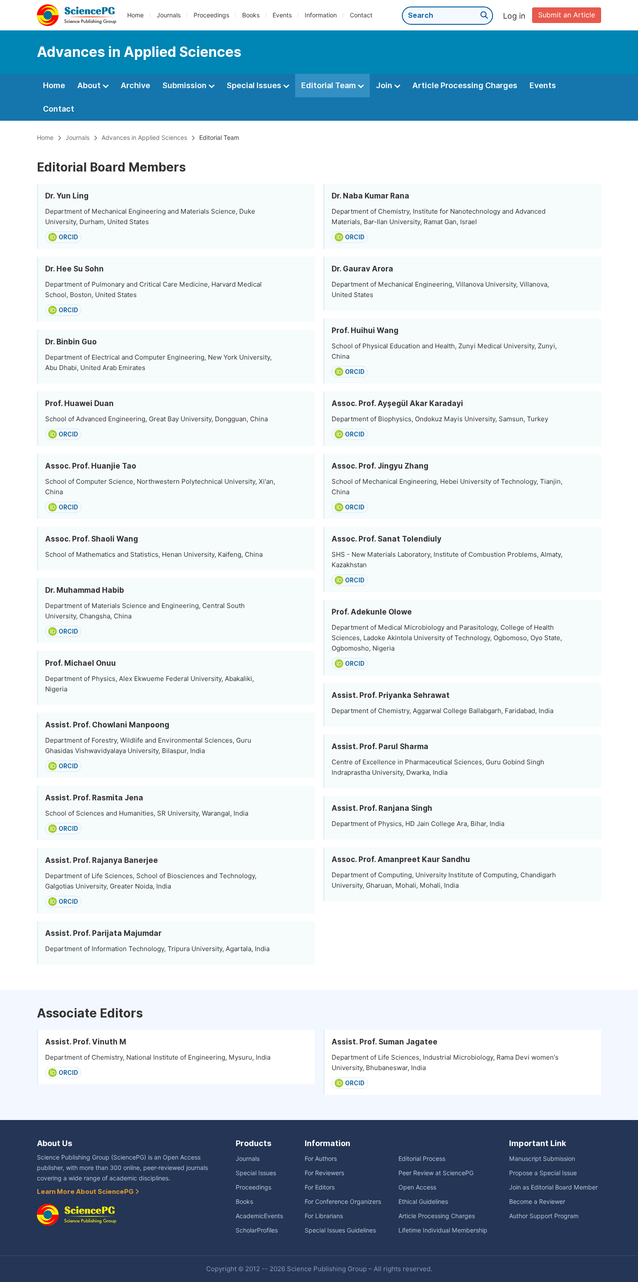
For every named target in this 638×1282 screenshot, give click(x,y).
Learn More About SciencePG (86, 1192)
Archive (135, 85)
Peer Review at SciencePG (436, 1173)
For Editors (320, 1187)
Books (251, 15)
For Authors (321, 1158)
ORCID (68, 237)
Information (321, 15)
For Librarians (324, 1216)
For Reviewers (324, 1173)
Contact (361, 15)
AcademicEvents (259, 1216)
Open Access (417, 1187)
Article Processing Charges (464, 85)
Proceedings (211, 15)
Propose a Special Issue (543, 1173)
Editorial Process (421, 1158)
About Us (54, 1143)
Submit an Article (566, 15)
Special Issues (255, 85)
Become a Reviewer (537, 1201)
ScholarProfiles (257, 1230)
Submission (185, 85)
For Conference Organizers (343, 1201)
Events (282, 15)
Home (135, 15)
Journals (169, 15)
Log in (514, 15)
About (89, 85)
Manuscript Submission (542, 1158)
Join (385, 85)
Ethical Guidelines (423, 1201)
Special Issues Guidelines (340, 1230)
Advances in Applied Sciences (144, 137)
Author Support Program (544, 1216)
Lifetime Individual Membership (442, 1230)
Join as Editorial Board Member (553, 1187)
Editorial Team (329, 85)
